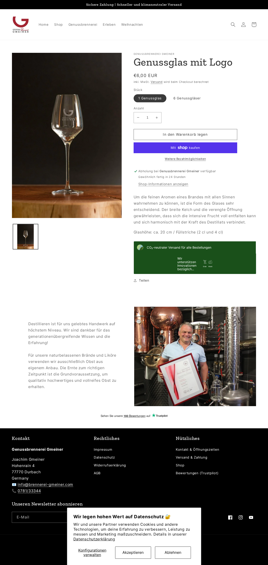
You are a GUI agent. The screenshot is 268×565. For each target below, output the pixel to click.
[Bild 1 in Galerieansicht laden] (25, 236)
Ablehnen (173, 552)
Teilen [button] (144, 280)
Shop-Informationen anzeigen (163, 184)
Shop (180, 465)
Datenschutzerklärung (94, 539)
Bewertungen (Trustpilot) (197, 473)
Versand (157, 81)
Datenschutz (104, 457)
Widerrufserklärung (110, 465)
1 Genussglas (150, 98)
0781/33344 (29, 490)
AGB (97, 473)
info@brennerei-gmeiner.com (45, 484)
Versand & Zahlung (191, 457)
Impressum (103, 449)
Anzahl (139, 108)
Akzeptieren (133, 552)
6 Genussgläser (187, 98)
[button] (233, 24)
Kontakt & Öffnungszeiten (197, 449)
